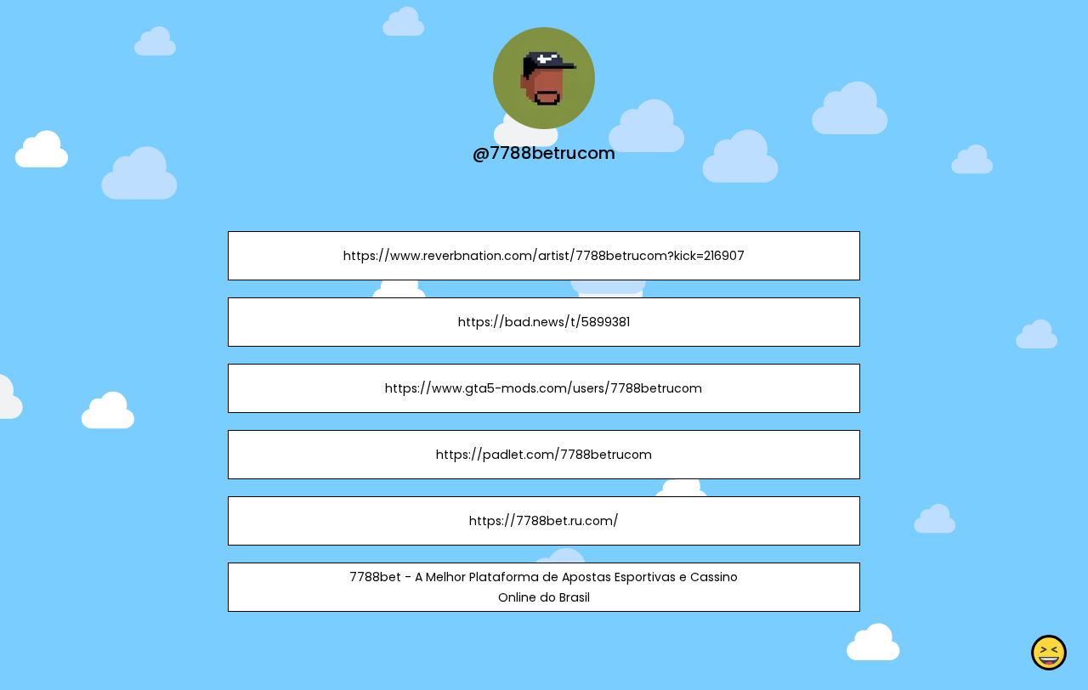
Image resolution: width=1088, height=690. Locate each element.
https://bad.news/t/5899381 (544, 322)
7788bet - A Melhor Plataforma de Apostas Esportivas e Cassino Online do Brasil (543, 587)
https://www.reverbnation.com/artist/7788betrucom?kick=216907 (544, 255)
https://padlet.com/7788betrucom (544, 454)
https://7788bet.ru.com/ (544, 520)
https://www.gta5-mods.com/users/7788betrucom (543, 388)
